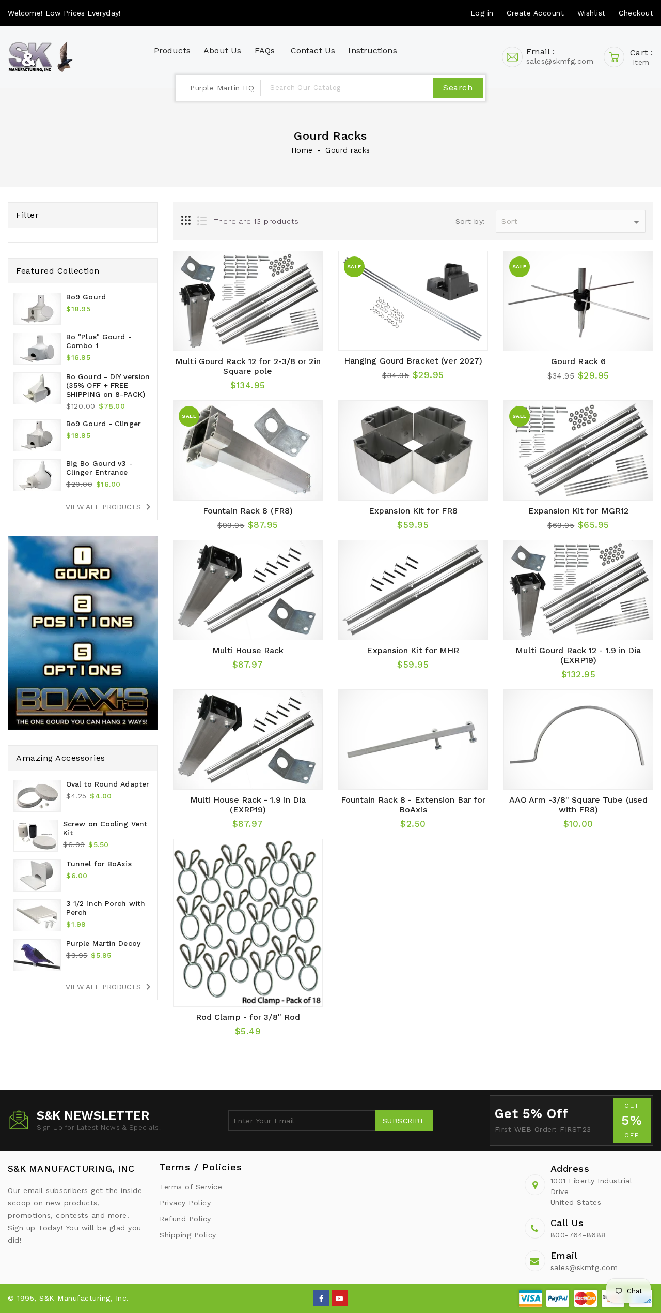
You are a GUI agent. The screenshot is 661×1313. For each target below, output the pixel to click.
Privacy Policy (185, 1203)
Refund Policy (185, 1219)
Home (302, 150)
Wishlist (591, 13)
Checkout (636, 13)
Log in (482, 13)
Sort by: (470, 221)
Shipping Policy (188, 1235)
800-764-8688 (578, 1235)
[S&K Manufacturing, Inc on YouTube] (339, 1297)
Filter (27, 215)
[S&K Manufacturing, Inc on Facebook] (321, 1297)
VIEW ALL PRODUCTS (110, 507)
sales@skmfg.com (584, 1267)
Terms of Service (191, 1187)
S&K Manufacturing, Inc (71, 1168)
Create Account (535, 13)
